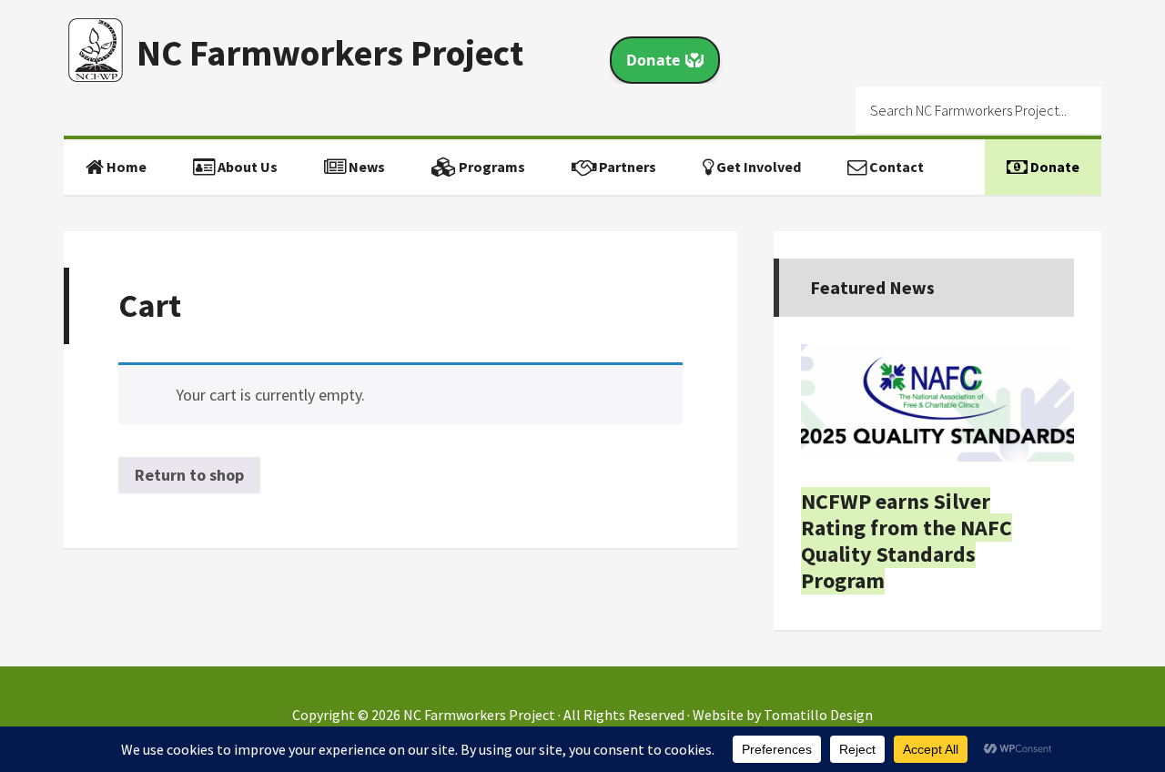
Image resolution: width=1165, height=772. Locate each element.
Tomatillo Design (818, 715)
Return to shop (189, 474)
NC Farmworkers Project (330, 53)
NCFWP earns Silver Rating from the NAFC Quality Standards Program (906, 540)
